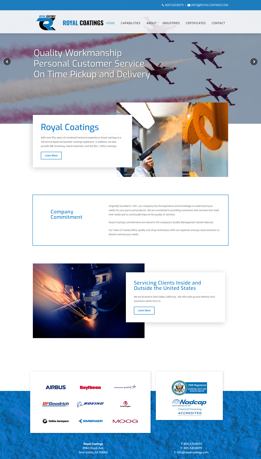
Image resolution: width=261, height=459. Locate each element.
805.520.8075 (174, 5)
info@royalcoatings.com (209, 5)
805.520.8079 (193, 448)
